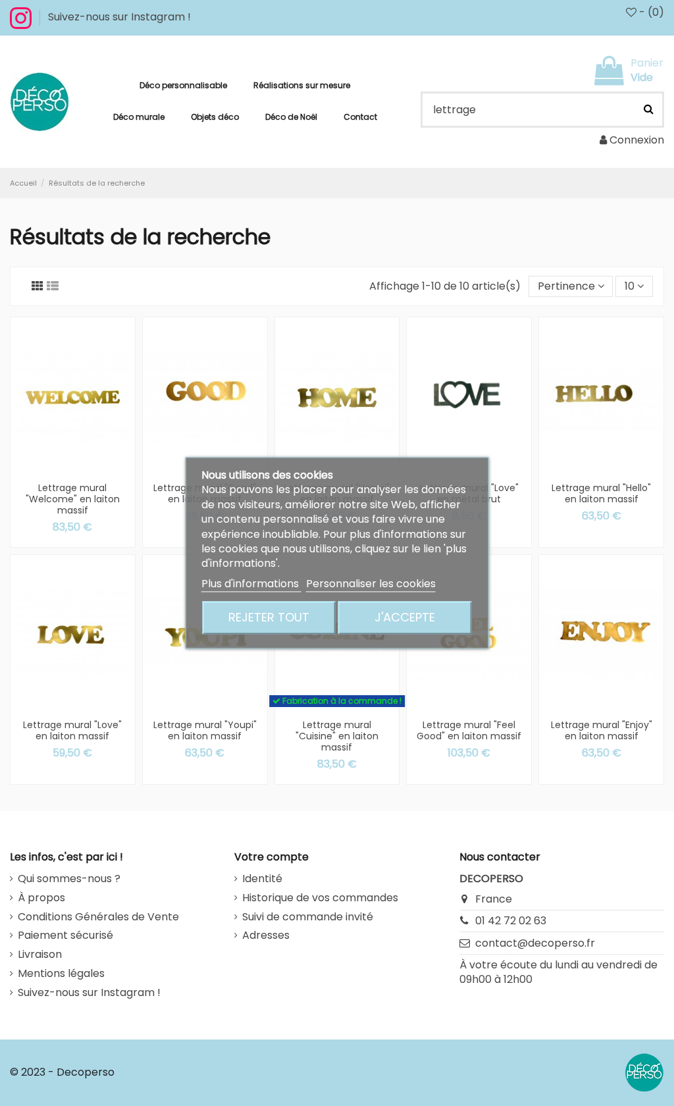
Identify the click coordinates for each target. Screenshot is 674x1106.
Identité (262, 879)
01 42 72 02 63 (510, 920)
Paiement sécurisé (65, 935)
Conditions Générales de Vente (98, 917)
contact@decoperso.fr (535, 943)
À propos (41, 898)
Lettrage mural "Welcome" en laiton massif (73, 499)
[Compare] (82, 460)
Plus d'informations (251, 583)
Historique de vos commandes (320, 898)
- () (650, 12)
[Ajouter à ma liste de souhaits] (62, 460)
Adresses (266, 935)
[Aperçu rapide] (73, 481)
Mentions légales (61, 973)
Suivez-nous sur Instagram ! (119, 16)
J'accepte (405, 618)
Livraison (40, 954)
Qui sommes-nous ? (69, 879)
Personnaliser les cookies (371, 583)
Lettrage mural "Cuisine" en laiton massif (337, 736)
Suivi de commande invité (307, 917)
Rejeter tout (268, 618)
